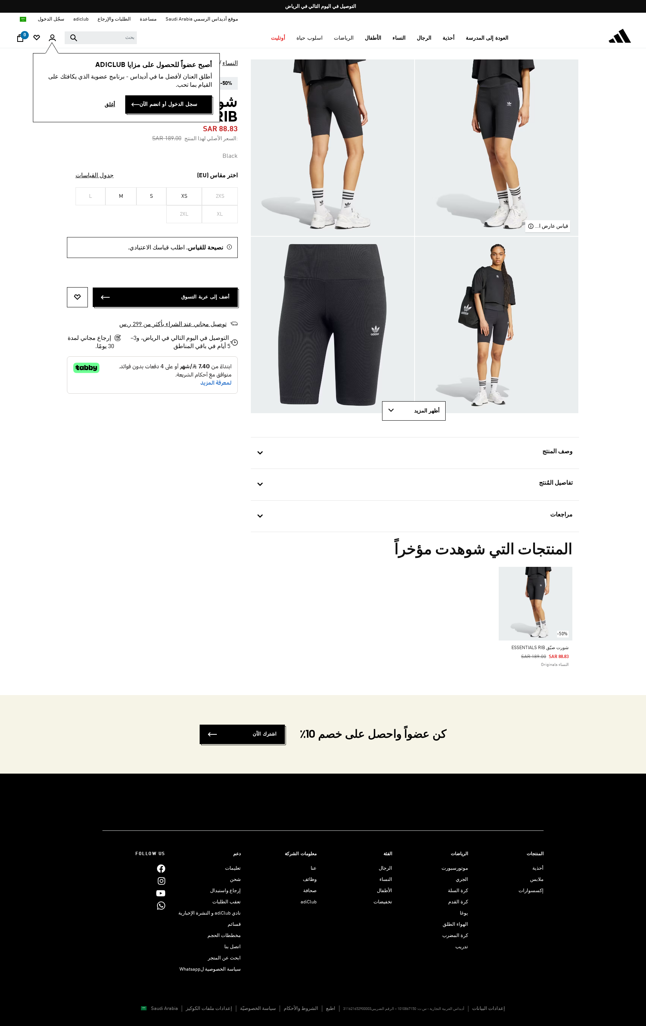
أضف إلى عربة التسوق (205, 297)
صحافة (310, 890)
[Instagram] (161, 880)
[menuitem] (487, 38)
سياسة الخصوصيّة (258, 1008)
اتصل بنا (232, 946)
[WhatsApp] (161, 905)
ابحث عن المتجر (224, 958)
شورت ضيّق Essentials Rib (540, 648)
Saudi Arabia (164, 1008)
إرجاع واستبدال (225, 890)
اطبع (330, 1008)
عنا (314, 868)
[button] (487, 38)
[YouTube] (160, 893)
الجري (462, 879)
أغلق (110, 104)
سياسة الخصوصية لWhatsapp (210, 969)
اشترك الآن (265, 734)
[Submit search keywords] (73, 38)
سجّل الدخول (51, 19)
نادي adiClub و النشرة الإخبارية (209, 913)
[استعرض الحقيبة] (20, 40)
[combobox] (101, 37)
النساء (230, 64)
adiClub (309, 902)
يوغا (464, 913)
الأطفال (384, 890)
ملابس (537, 879)
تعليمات (233, 868)
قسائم (234, 924)
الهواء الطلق (455, 924)
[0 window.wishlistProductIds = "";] (37, 38)
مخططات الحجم (224, 935)
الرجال (385, 868)
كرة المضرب (455, 935)
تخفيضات (382, 902)
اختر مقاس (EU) (217, 176)
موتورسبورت (455, 868)
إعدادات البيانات (488, 1008)
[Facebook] (161, 868)
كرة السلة (458, 890)
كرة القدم (458, 902)
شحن (235, 879)
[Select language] (22, 19)
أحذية (538, 868)
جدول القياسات (95, 176)
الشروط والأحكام (301, 1008)
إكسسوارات (531, 890)
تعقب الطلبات (226, 902)
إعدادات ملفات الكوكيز (209, 1008)
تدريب (461, 946)
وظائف (310, 879)
